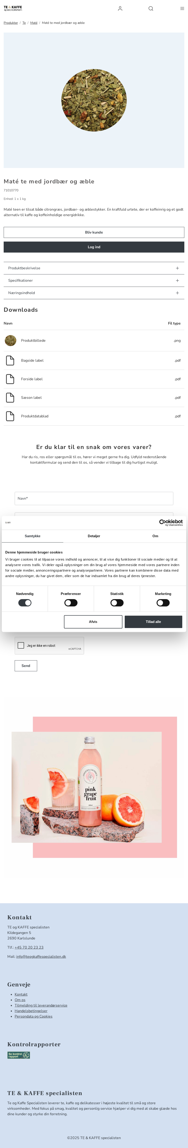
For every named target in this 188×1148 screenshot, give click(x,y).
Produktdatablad (34, 416)
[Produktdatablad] (10, 415)
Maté (33, 23)
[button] (120, 8)
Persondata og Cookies (34, 1016)
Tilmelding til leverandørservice (41, 1005)
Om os (20, 999)
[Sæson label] (10, 397)
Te (24, 23)
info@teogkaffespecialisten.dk (41, 956)
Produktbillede (33, 340)
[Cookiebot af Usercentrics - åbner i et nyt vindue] (163, 522)
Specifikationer (20, 280)
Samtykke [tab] (33, 536)
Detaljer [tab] (94, 536)
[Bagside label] (10, 360)
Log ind (94, 247)
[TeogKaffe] (13, 8)
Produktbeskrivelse (24, 268)
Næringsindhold (21, 292)
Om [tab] (155, 536)
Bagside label (32, 360)
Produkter (11, 23)
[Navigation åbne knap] (182, 8)
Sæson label (31, 397)
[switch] (70, 602)
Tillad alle (153, 622)
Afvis (93, 622)
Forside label (32, 379)
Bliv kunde (94, 232)
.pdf (177, 360)
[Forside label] (10, 378)
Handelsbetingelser (31, 1010)
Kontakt (21, 994)
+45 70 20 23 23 (29, 947)
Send (26, 665)
